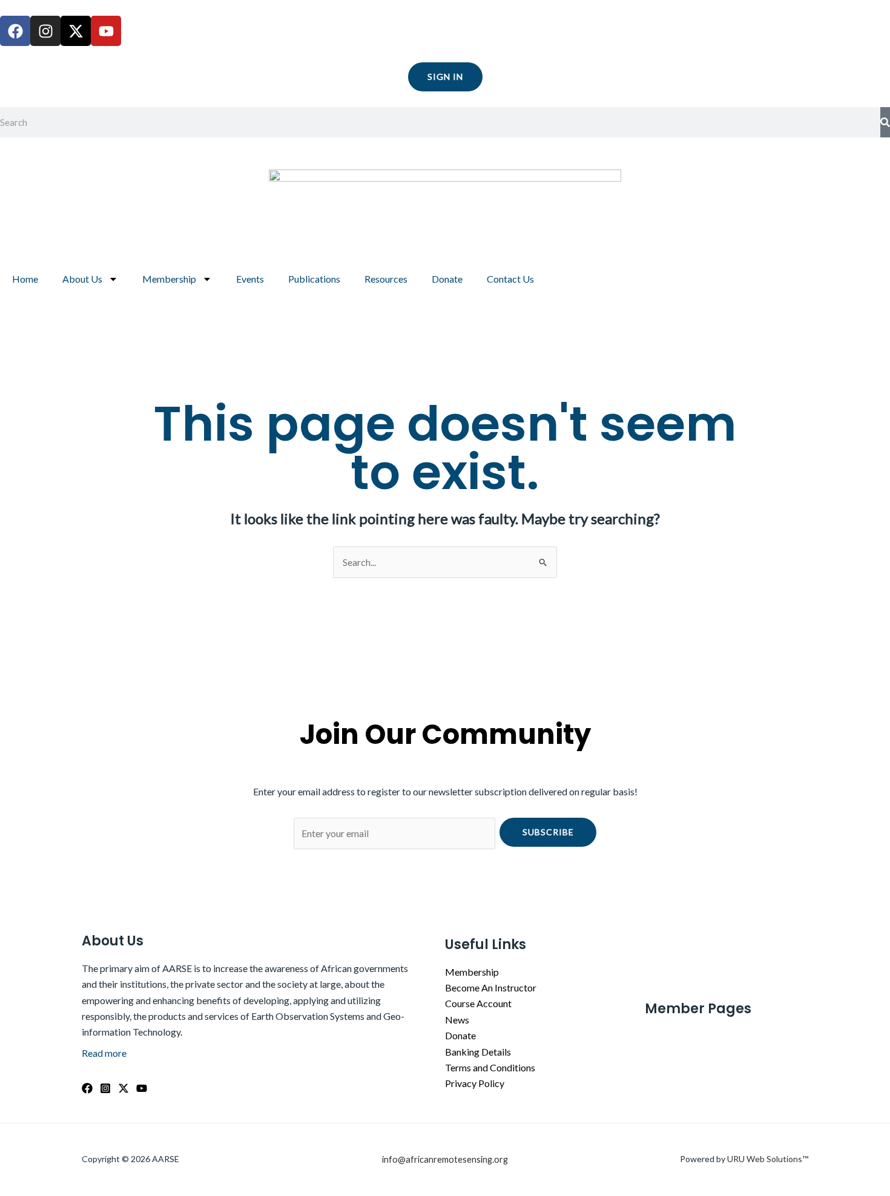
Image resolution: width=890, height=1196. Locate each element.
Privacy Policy (474, 1083)
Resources (385, 278)
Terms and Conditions (490, 1067)
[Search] (885, 122)
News (457, 1019)
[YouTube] (141, 1088)
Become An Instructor (490, 987)
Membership (169, 278)
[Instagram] (105, 1088)
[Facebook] (87, 1088)
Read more (104, 1053)
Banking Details (478, 1051)
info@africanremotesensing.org (445, 1159)
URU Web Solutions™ (767, 1159)
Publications (314, 278)
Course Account (478, 1003)
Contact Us (510, 278)
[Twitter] (123, 1088)
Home (25, 278)
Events (250, 278)
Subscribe (548, 832)
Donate (447, 278)
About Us (82, 278)
